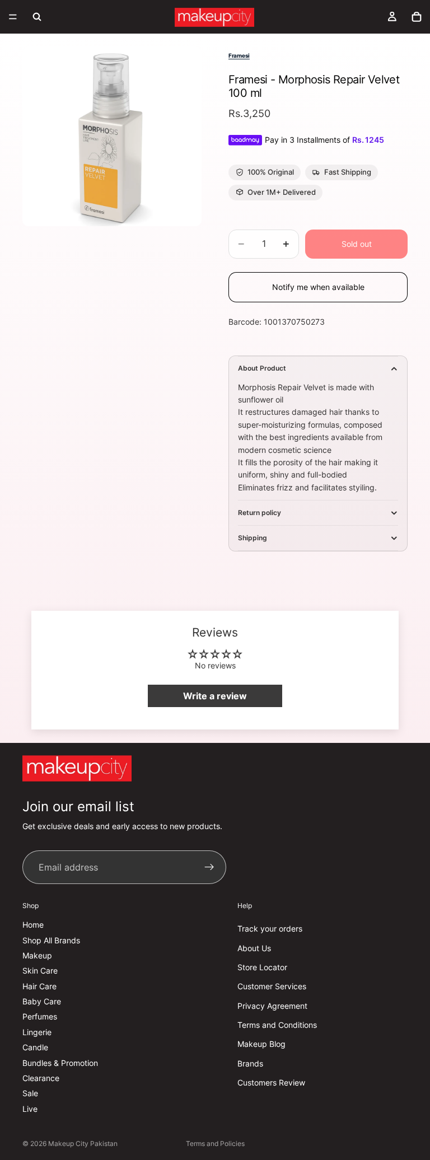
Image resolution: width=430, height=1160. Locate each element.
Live (30, 1108)
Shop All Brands (51, 939)
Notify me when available (318, 287)
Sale (30, 1093)
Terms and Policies (215, 1143)
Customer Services (271, 986)
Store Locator (262, 967)
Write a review (215, 695)
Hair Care (39, 985)
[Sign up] (209, 867)
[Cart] (416, 16)
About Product (262, 368)
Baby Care (41, 1001)
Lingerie (37, 1032)
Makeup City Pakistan (83, 1143)
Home (33, 924)
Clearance (40, 1078)
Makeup (37, 955)
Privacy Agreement (272, 1005)
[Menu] (13, 17)
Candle (35, 1047)
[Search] (37, 16)
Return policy (259, 512)
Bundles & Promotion (60, 1062)
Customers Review (271, 1082)
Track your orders (269, 928)
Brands (250, 1063)
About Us (254, 947)
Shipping (252, 538)
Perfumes (39, 1016)
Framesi (239, 55)
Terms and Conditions (277, 1025)
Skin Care (40, 970)
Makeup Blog (261, 1044)
